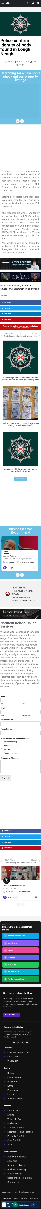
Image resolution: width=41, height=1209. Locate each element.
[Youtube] (27, 1042)
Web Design (8, 749)
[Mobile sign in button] (27, 3)
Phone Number (6, 729)
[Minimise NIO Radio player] (37, 1205)
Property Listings (10, 753)
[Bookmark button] (34, 567)
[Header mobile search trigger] (38, 3)
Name (3, 696)
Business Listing (10, 742)
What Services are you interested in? (15, 738)
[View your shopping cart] (33, 3)
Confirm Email (26, 715)
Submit (5, 778)
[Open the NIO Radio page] (33, 1205)
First (1, 703)
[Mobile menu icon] (2, 3)
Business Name (6, 720)
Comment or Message (9, 758)
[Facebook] (14, 1042)
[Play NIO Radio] (15, 1204)
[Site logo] (8, 3)
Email (3, 708)
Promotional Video (11, 746)
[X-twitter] (23, 1042)
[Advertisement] (20, 147)
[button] (20, 302)
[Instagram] (18, 1042)
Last (23, 703)
